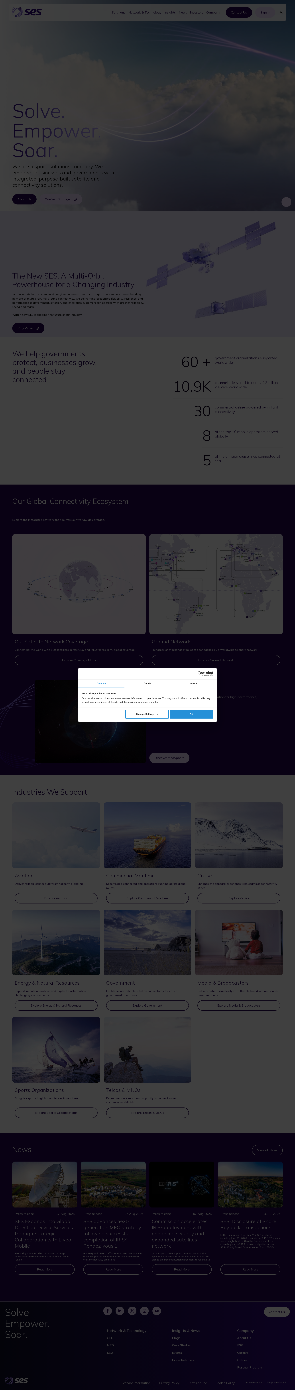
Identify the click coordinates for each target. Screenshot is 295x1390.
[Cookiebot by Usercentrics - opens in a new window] (199, 673)
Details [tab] (147, 683)
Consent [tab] (101, 683)
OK (191, 714)
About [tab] (193, 683)
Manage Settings (145, 714)
